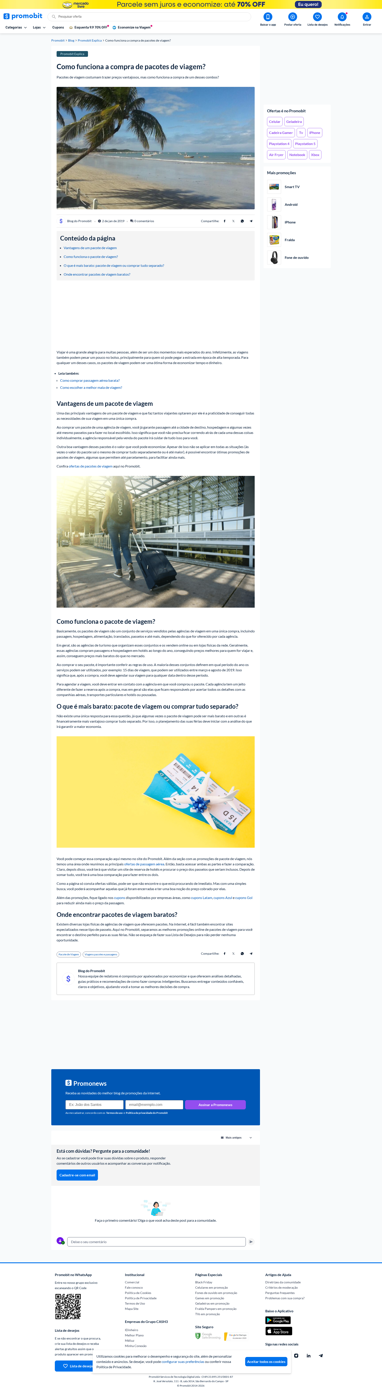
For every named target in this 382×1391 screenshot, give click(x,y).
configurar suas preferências (183, 1361)
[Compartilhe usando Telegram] (251, 221)
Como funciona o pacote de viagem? (91, 256)
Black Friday (203, 1282)
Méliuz (129, 1340)
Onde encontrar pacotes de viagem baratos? (97, 274)
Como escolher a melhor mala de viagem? (91, 387)
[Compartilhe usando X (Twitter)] (233, 221)
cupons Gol (243, 897)
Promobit (58, 40)
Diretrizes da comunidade (283, 1282)
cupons (119, 897)
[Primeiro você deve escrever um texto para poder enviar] (251, 1241)
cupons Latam (201, 897)
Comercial (132, 1282)
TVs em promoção (207, 1314)
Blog (71, 40)
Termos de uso (114, 1112)
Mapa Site (131, 1309)
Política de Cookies (138, 1293)
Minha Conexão (136, 1346)
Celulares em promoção (211, 1287)
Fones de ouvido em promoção (216, 1293)
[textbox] (156, 1241)
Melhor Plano (134, 1335)
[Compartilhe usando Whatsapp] (242, 221)
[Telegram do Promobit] (321, 1355)
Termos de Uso (135, 1303)
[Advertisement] (297, 73)
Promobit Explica (90, 40)
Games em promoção (209, 1298)
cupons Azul (223, 897)
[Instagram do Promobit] (296, 1355)
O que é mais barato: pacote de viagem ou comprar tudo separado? (114, 265)
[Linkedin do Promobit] (308, 1355)
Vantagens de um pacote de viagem (90, 248)
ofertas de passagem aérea (144, 864)
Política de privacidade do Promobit (147, 1112)
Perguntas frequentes (280, 1293)
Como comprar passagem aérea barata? (90, 380)
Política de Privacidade (141, 1298)
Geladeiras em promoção (212, 1303)
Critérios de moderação (281, 1287)
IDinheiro (131, 1330)
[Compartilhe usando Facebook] (224, 221)
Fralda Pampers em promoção (216, 1309)
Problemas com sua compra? (285, 1298)
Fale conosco (134, 1287)
